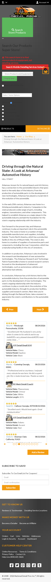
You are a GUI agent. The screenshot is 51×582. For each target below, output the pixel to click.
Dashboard (32, 539)
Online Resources (9, 551)
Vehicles (25, 536)
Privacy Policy (8, 554)
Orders (5, 536)
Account (21, 539)
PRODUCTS (8, 128)
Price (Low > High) (12, 116)
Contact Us (20, 554)
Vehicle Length (12, 397)
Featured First (10, 112)
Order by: (6, 102)
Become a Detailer (10, 523)
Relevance (17, 102)
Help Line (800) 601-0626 (12, 557)
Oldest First (9, 109)
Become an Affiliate (28, 523)
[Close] (3, 38)
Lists (18, 536)
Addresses (36, 536)
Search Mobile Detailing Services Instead (25, 67)
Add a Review (38, 452)
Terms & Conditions (27, 551)
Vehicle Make (11, 350)
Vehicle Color (11, 355)
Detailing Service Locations (35, 510)
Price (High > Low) (12, 119)
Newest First (10, 106)
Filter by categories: (10, 91)
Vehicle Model (12, 353)
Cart (12, 536)
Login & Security (9, 539)
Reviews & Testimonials (12, 510)
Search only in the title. (14, 85)
